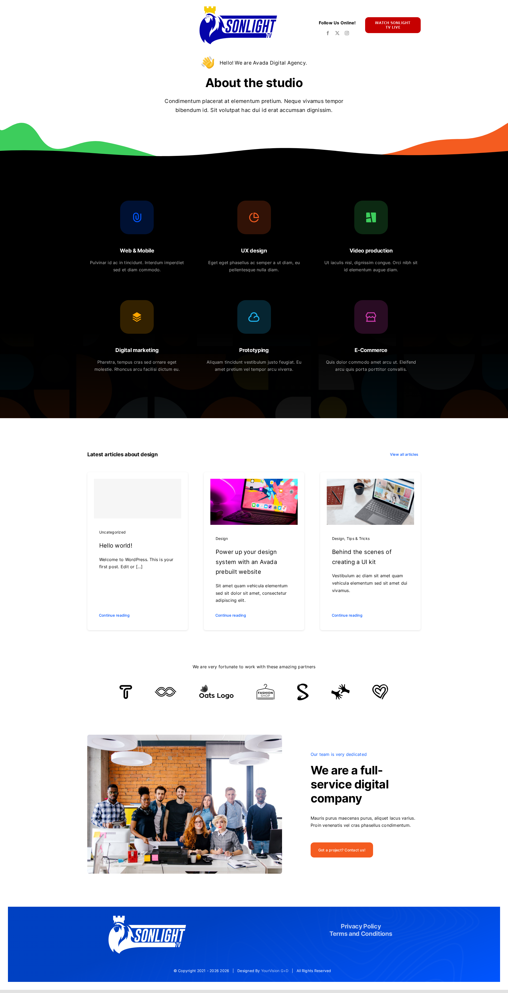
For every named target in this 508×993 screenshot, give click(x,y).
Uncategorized (112, 532)
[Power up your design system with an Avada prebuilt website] (254, 482)
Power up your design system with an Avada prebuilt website (246, 561)
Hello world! (115, 545)
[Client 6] (125, 687)
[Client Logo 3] (340, 686)
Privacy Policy (361, 926)
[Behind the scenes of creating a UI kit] (370, 482)
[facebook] (328, 33)
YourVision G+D (274, 970)
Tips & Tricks (358, 538)
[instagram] (347, 33)
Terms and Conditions (360, 933)
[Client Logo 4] (265, 686)
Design (222, 538)
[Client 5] (165, 689)
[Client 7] (303, 685)
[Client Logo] (216, 686)
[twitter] (337, 33)
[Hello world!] (137, 498)
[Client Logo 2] (380, 686)
